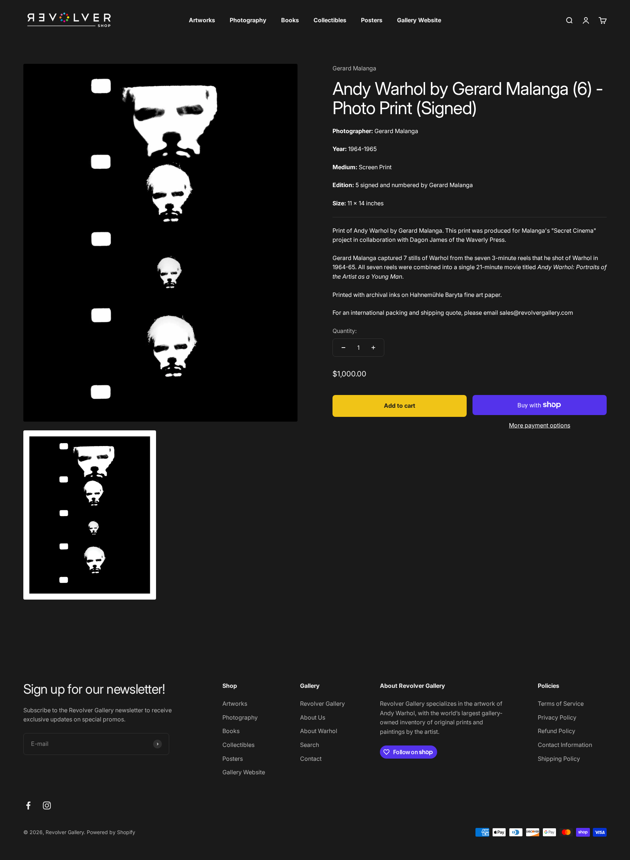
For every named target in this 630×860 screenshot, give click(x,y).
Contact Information (565, 744)
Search (309, 744)
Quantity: (344, 330)
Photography (248, 20)
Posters (371, 20)
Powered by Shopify (111, 832)
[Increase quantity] (373, 347)
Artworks (202, 20)
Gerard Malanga (354, 68)
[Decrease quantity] (343, 347)
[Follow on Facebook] (28, 805)
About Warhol (318, 731)
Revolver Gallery (322, 703)
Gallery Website (419, 20)
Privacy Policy (557, 717)
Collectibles (330, 20)
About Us (312, 717)
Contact (311, 758)
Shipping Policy (559, 758)
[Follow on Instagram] (47, 805)
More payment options (539, 425)
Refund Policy (556, 731)
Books (290, 20)
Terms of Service (561, 703)
